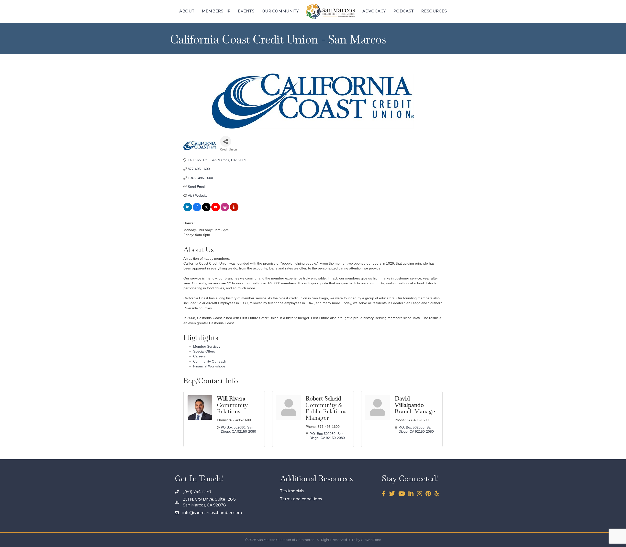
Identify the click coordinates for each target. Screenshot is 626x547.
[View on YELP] (234, 210)
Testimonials (292, 491)
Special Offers (204, 351)
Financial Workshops (209, 366)
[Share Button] (225, 141)
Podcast (403, 11)
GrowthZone (371, 540)
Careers (199, 356)
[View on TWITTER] (206, 210)
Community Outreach (209, 361)
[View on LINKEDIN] (187, 210)
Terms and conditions (301, 499)
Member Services (206, 346)
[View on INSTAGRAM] (225, 210)
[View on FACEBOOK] (197, 210)
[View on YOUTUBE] (215, 210)
